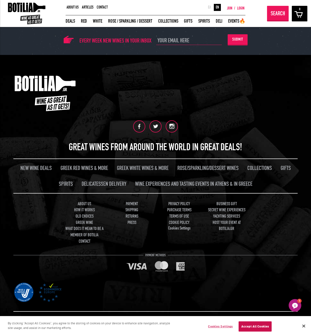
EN (217, 7)
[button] (295, 305)
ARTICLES (88, 7)
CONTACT (102, 7)
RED (84, 21)
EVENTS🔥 (236, 21)
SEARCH (278, 13)
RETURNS (132, 216)
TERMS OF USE (179, 216)
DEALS (70, 21)
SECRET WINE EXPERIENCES (226, 209)
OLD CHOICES (85, 216)
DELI (219, 21)
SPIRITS (204, 21)
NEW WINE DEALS (36, 168)
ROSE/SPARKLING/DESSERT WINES (208, 168)
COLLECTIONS (168, 21)
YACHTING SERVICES (226, 216)
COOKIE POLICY (179, 222)
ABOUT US (73, 7)
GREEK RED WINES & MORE (84, 168)
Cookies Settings (220, 326)
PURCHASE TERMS (179, 209)
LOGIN (240, 8)
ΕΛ (209, 7)
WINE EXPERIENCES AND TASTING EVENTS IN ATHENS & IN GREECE (193, 184)
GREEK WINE (84, 222)
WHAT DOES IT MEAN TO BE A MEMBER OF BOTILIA (84, 232)
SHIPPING (131, 209)
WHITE (97, 21)
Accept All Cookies (255, 326)
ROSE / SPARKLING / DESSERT (130, 21)
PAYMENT (132, 203)
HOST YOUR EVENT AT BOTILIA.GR (227, 225)
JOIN (229, 8)
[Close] (303, 326)
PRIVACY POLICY (179, 203)
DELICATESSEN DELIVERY (104, 184)
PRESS (132, 222)
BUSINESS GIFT (226, 203)
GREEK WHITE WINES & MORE (143, 168)
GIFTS (188, 21)
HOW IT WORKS (84, 209)
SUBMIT (237, 39)
